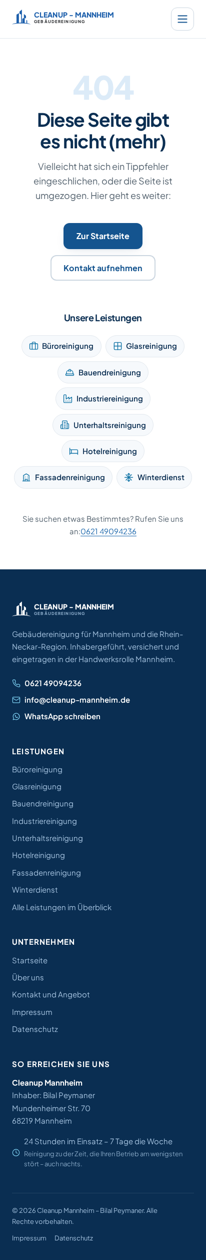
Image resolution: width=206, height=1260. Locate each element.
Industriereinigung (109, 398)
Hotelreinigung (109, 451)
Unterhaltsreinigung (110, 425)
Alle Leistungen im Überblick (62, 907)
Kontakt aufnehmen (103, 268)
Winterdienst (161, 477)
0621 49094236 (108, 531)
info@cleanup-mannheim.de (77, 699)
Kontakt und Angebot (51, 994)
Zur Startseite (103, 236)
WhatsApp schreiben (62, 716)
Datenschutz (35, 1028)
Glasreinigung (151, 345)
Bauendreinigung (109, 372)
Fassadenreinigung (70, 477)
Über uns (28, 977)
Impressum (32, 1011)
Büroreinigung (68, 345)
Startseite (30, 960)
